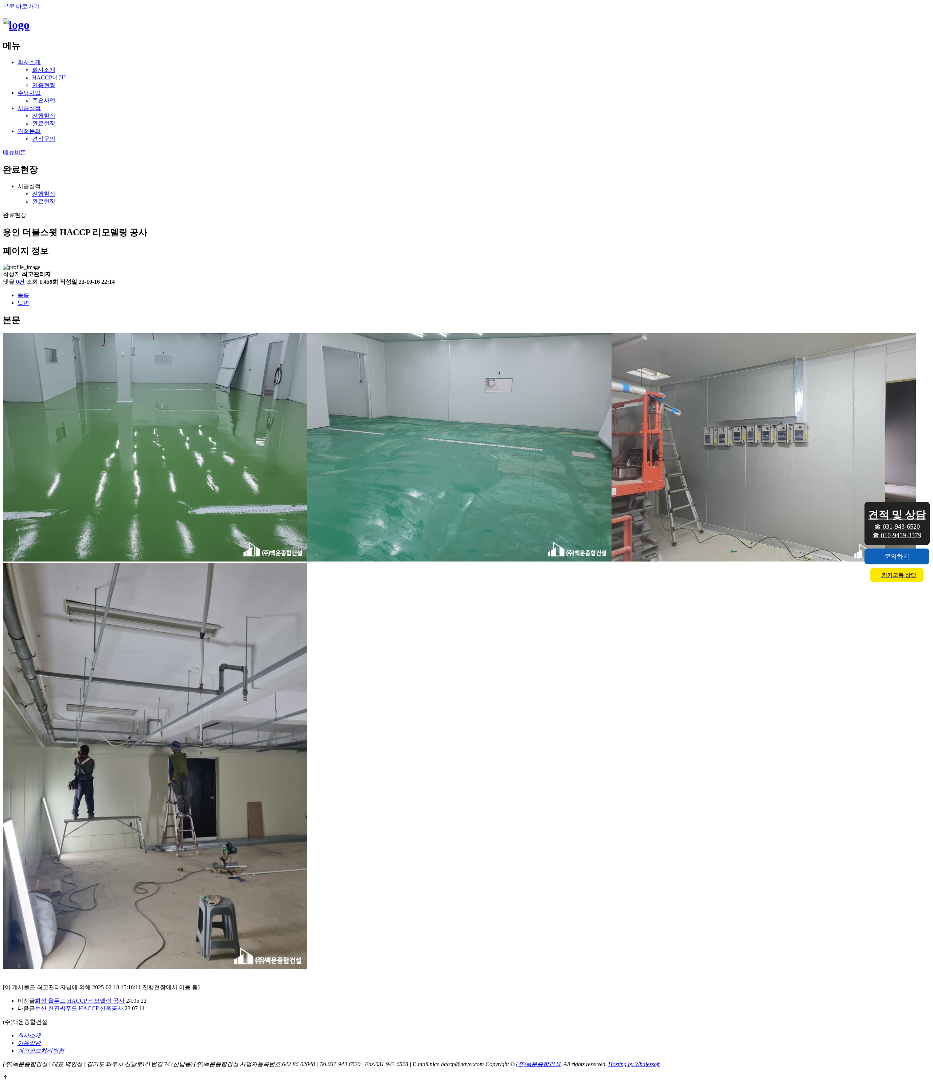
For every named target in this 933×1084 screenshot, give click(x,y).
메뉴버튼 (14, 152)
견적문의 (29, 131)
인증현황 (43, 85)
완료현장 (43, 123)
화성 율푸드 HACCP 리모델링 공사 (80, 1001)
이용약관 (29, 1043)
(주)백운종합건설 (538, 1064)
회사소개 (29, 62)
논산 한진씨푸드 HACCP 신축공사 (79, 1008)
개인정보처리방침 (40, 1051)
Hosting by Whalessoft (634, 1064)
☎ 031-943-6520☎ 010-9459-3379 (897, 523)
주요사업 (29, 93)
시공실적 (29, 108)
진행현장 (43, 116)
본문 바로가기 (21, 6)
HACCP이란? (49, 77)
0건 (20, 282)
